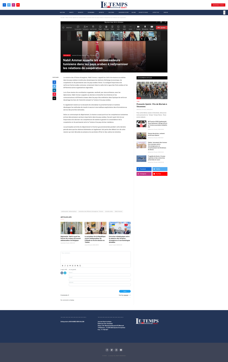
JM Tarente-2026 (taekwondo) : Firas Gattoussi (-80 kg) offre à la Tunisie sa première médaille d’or (157, 124)
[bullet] (75, 266)
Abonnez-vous (218, 5)
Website (71, 282)
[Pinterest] (54, 94)
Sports (101, 12)
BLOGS (134, 12)
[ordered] (72, 266)
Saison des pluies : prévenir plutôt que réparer (156, 134)
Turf (138, 98)
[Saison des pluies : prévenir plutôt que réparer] (141, 135)
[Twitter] (54, 86)
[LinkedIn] (54, 90)
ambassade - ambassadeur (69, 211)
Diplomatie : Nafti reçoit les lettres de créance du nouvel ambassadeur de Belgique (71, 238)
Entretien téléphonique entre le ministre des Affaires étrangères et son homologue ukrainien (119, 239)
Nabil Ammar (118, 211)
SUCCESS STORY (124, 12)
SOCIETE (80, 12)
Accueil (62, 17)
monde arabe (109, 211)
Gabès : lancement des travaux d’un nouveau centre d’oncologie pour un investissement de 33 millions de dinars (157, 146)
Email (71, 277)
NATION (62, 12)
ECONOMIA (91, 12)
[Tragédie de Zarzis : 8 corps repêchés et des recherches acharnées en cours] (141, 158)
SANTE (71, 12)
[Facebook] (54, 82)
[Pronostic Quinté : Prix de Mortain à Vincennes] (152, 90)
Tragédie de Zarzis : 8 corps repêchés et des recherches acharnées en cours (156, 157)
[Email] (54, 98)
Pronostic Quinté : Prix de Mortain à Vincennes (152, 105)
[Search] (224, 13)
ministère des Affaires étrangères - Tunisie (91, 211)
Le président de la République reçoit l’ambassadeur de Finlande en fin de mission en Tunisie (95, 239)
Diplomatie (67, 55)
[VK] (62, 273)
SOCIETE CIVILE (143, 12)
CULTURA (111, 12)
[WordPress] (65, 273)
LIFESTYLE (156, 12)
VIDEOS (166, 12)
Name (71, 272)
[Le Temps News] (114, 5)
